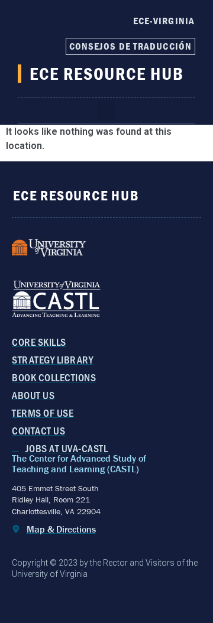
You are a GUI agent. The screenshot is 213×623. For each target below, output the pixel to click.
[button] (106, 110)
